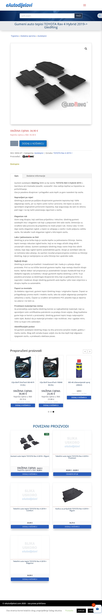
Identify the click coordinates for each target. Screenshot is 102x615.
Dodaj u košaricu (33, 143)
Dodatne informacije (36, 176)
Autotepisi (42, 36)
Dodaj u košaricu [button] (33, 405)
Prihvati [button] (81, 610)
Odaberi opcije (72, 474)
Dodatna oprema (28, 36)
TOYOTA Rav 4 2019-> (63, 153)
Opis (16, 176)
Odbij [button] (91, 610)
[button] (86, 48)
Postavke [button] (69, 610)
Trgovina (15, 36)
